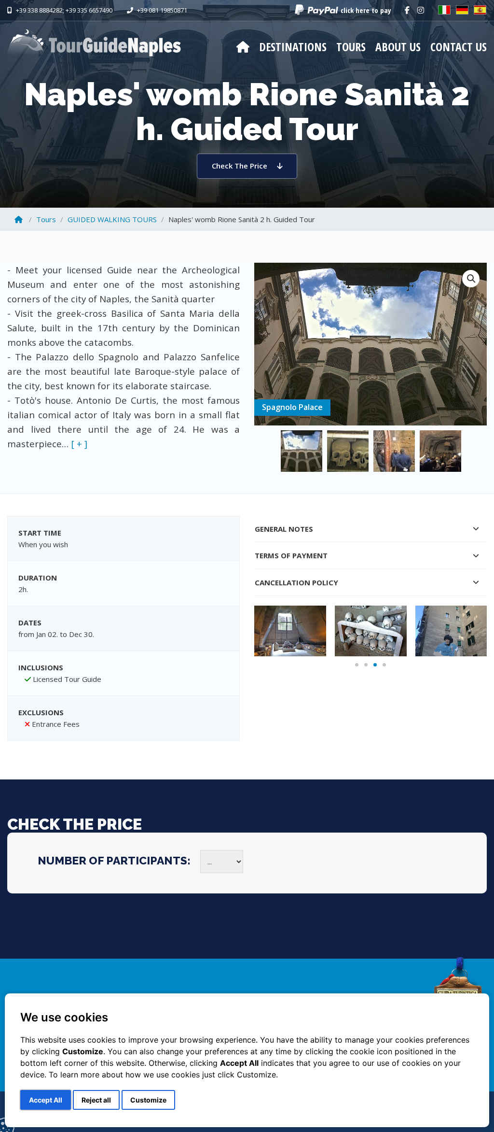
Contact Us (458, 47)
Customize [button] (148, 1100)
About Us (398, 47)
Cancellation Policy (296, 582)
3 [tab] (375, 664)
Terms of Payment (291, 555)
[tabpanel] (290, 631)
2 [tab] (366, 664)
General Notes (284, 529)
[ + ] (79, 444)
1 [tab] (356, 664)
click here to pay (366, 10)
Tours (351, 47)
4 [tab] (384, 664)
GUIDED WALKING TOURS (112, 219)
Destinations (293, 47)
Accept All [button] (45, 1100)
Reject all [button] (96, 1100)
